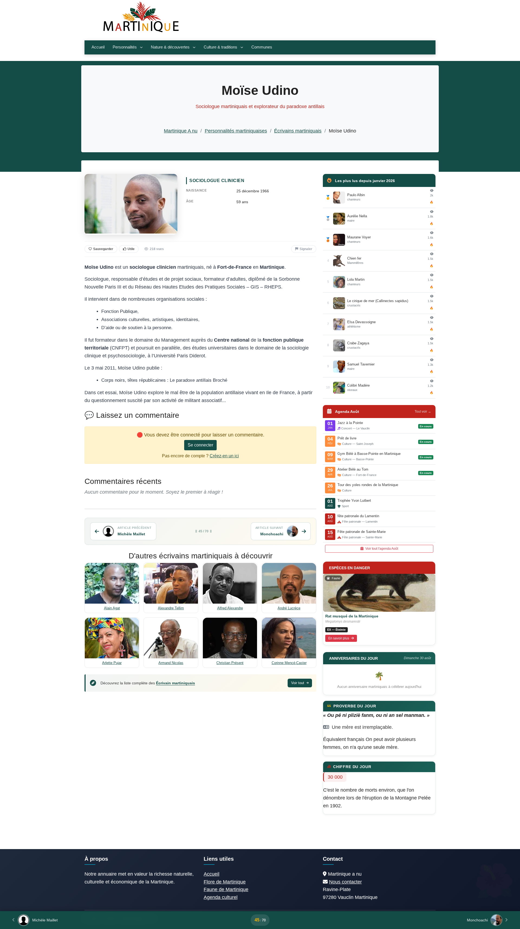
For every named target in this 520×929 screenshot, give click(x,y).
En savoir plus (339, 638)
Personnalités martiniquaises (236, 131)
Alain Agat (112, 608)
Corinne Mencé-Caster (289, 663)
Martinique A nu (180, 131)
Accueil (98, 47)
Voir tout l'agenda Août (381, 549)
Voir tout (298, 683)
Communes (261, 47)
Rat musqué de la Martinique (351, 616)
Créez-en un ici (224, 456)
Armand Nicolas (170, 663)
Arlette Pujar (112, 663)
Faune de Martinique (226, 889)
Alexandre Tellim (171, 608)
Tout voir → (423, 411)
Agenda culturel (221, 897)
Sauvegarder (103, 249)
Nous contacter (345, 882)
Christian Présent (229, 663)
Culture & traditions (220, 47)
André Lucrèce (289, 608)
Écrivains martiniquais (297, 131)
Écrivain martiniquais (175, 683)
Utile (131, 249)
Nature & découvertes (170, 47)
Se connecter (200, 445)
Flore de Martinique (225, 882)
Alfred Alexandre (230, 608)
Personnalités (125, 47)
